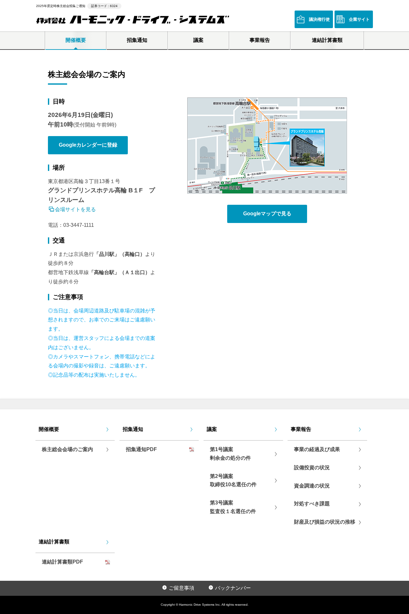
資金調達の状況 (312, 485)
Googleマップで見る (267, 213)
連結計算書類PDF (62, 561)
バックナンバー (233, 588)
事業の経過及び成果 (317, 449)
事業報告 (260, 40)
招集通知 (137, 40)
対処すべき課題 (312, 503)
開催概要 (76, 40)
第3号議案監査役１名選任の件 (233, 507)
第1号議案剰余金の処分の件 (230, 454)
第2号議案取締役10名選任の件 (233, 480)
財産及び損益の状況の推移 (324, 522)
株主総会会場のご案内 (67, 449)
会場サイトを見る (75, 208)
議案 (198, 40)
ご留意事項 (181, 588)
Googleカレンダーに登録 (88, 145)
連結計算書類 (327, 40)
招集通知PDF (141, 449)
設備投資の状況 (312, 467)
